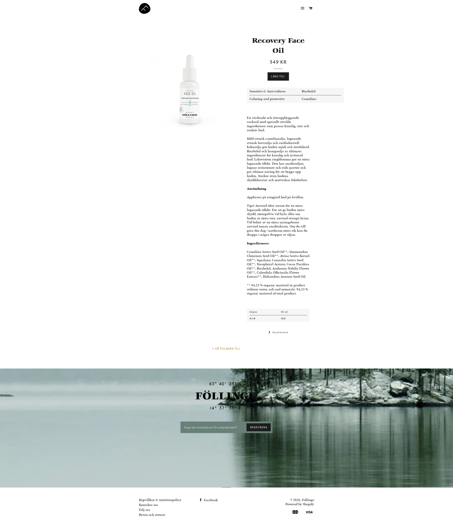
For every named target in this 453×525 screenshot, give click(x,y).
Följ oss (144, 510)
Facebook (210, 500)
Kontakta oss (148, 505)
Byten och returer (152, 515)
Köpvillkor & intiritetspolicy (160, 500)
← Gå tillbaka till (226, 348)
